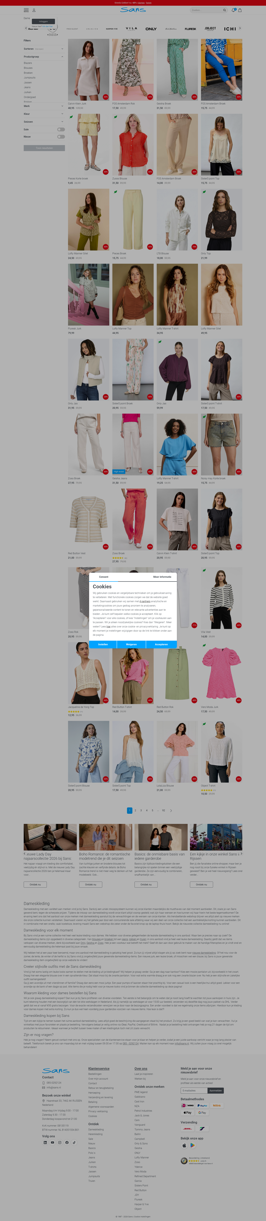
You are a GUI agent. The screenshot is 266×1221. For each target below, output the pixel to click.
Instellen (103, 644)
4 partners (144, 601)
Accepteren (161, 644)
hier (109, 626)
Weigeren (131, 644)
